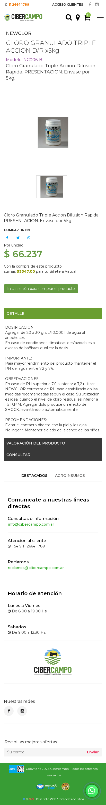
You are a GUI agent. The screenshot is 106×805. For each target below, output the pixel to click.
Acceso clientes (67, 4)
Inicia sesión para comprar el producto (41, 288)
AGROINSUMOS (70, 475)
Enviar (93, 752)
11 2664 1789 (19, 4)
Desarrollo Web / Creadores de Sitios (60, 799)
